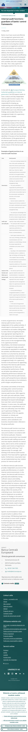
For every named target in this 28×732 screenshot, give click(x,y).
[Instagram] (12, 673)
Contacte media (9, 583)
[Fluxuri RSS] (23, 673)
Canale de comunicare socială (12, 616)
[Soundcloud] (20, 673)
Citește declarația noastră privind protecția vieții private (15, 717)
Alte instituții (7, 604)
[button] (25, 2)
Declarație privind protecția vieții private (14, 629)
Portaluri (5, 650)
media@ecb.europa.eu (14, 571)
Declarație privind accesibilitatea (12, 638)
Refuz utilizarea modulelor (15, 729)
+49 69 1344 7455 (12, 568)
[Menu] (25, 4)
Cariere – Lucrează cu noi (10, 599)
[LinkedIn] (8, 673)
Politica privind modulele (12, 631)
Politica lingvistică (8, 633)
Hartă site (7, 663)
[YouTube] (16, 673)
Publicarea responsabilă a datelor (13, 641)
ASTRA (5, 652)
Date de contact (7, 606)
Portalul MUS (7, 657)
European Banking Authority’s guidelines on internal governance (13, 92)
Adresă (5, 609)
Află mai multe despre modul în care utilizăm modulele (14, 721)
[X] (4, 673)
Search (21, 4)
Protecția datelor (8, 636)
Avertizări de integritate (10, 660)
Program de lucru (8, 611)
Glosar (5, 601)
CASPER (5, 655)
